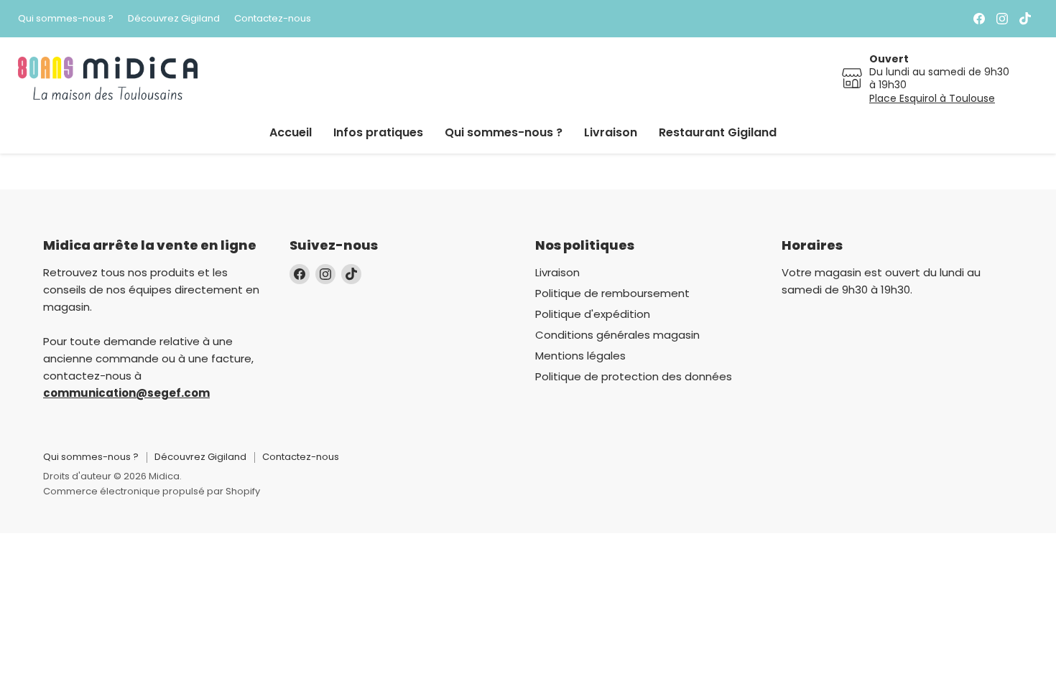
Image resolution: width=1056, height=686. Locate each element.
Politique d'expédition (592, 313)
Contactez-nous (272, 19)
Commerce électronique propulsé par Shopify (151, 491)
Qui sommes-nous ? (66, 19)
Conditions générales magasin (617, 334)
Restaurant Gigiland (718, 132)
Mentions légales (580, 355)
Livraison (610, 132)
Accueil (290, 132)
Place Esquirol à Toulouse (932, 98)
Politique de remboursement (612, 293)
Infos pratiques (378, 132)
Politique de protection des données (633, 376)
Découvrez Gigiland (174, 19)
